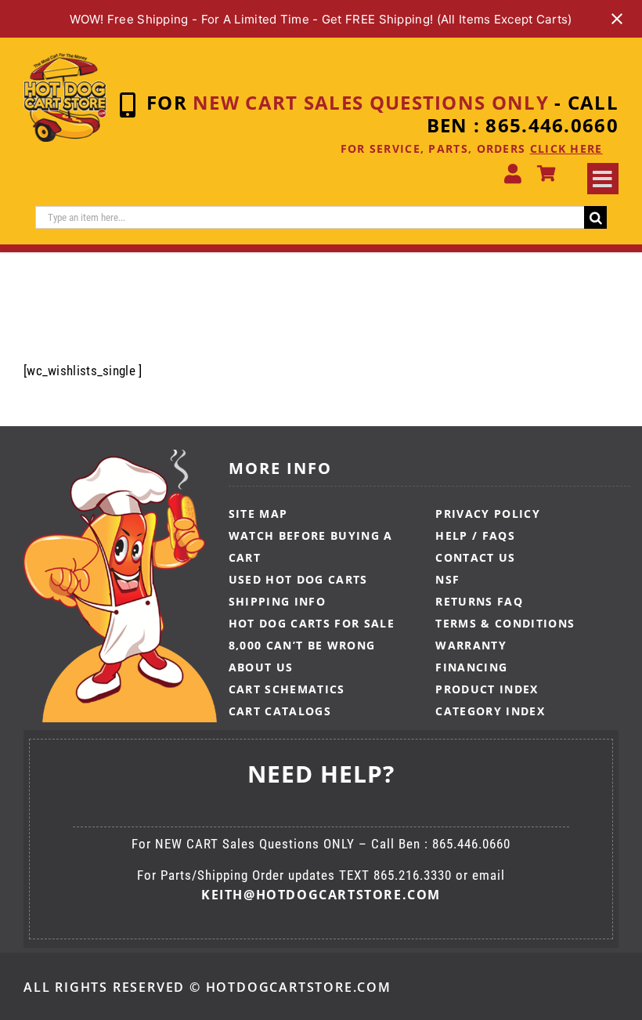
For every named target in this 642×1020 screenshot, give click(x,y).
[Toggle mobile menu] (603, 178)
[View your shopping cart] (546, 174)
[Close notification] (617, 18)
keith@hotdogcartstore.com (321, 894)
